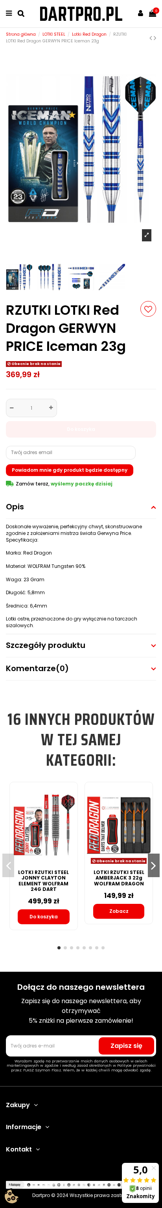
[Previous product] (151, 38)
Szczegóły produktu (45, 645)
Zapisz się (126, 1045)
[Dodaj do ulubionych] (148, 309)
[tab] (81, 507)
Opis (15, 507)
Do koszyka (81, 429)
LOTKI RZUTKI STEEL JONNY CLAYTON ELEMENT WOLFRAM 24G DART (43, 880)
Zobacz (119, 911)
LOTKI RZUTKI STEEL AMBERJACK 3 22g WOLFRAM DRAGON (119, 878)
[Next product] (155, 38)
